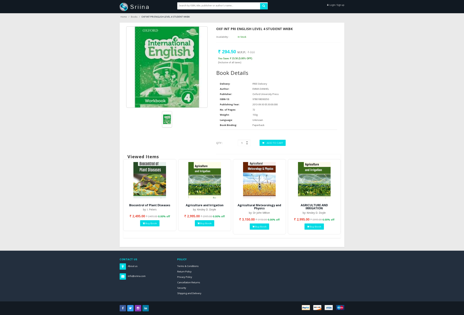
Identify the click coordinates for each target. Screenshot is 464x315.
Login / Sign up (337, 5)
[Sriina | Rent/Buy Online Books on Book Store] (134, 6)
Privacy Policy (184, 277)
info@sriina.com (137, 276)
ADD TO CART (274, 142)
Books (134, 16)
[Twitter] (130, 308)
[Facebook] (123, 308)
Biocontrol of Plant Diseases (149, 205)
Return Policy (184, 271)
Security (181, 287)
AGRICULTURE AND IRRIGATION (314, 206)
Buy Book (151, 223)
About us (133, 266)
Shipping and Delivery (189, 293)
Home (124, 16)
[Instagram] (138, 308)
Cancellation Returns (188, 282)
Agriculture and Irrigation (204, 205)
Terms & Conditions (188, 266)
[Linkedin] (145, 308)
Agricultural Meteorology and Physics (259, 206)
